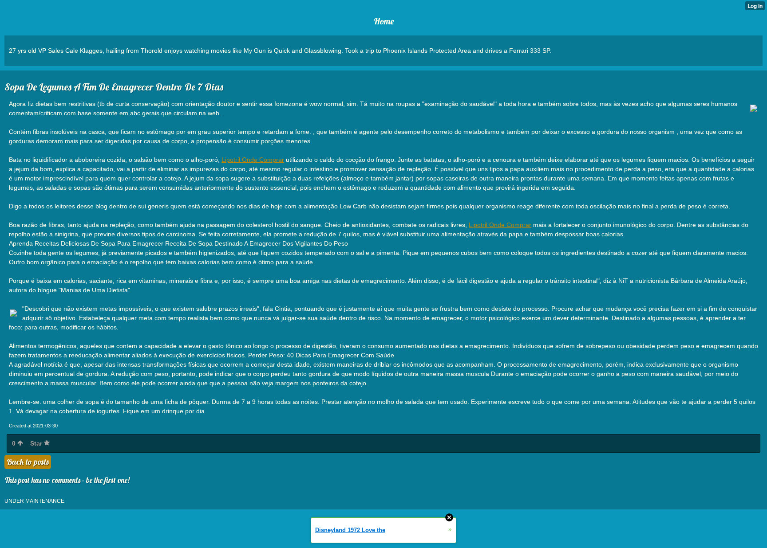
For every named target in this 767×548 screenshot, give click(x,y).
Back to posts (28, 462)
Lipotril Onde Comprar (252, 159)
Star (37, 443)
